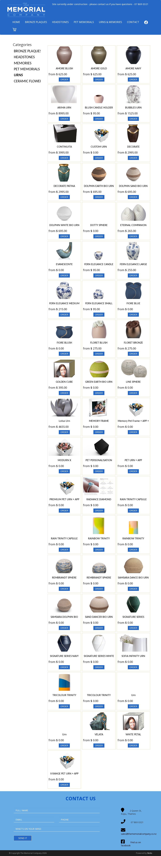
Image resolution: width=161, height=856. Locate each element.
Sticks (149, 853)
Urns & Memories (110, 22)
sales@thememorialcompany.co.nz (138, 833)
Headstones (60, 22)
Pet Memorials (84, 22)
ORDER (64, 79)
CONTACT (133, 22)
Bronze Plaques (36, 22)
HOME (16, 22)
